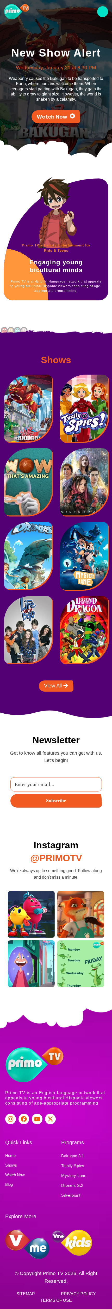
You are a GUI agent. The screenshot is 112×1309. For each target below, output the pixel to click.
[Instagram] (10, 1119)
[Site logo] (17, 11)
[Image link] (28, 411)
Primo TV (54, 1273)
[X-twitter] (50, 1119)
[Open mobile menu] (103, 11)
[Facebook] (23, 1119)
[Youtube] (37, 1119)
